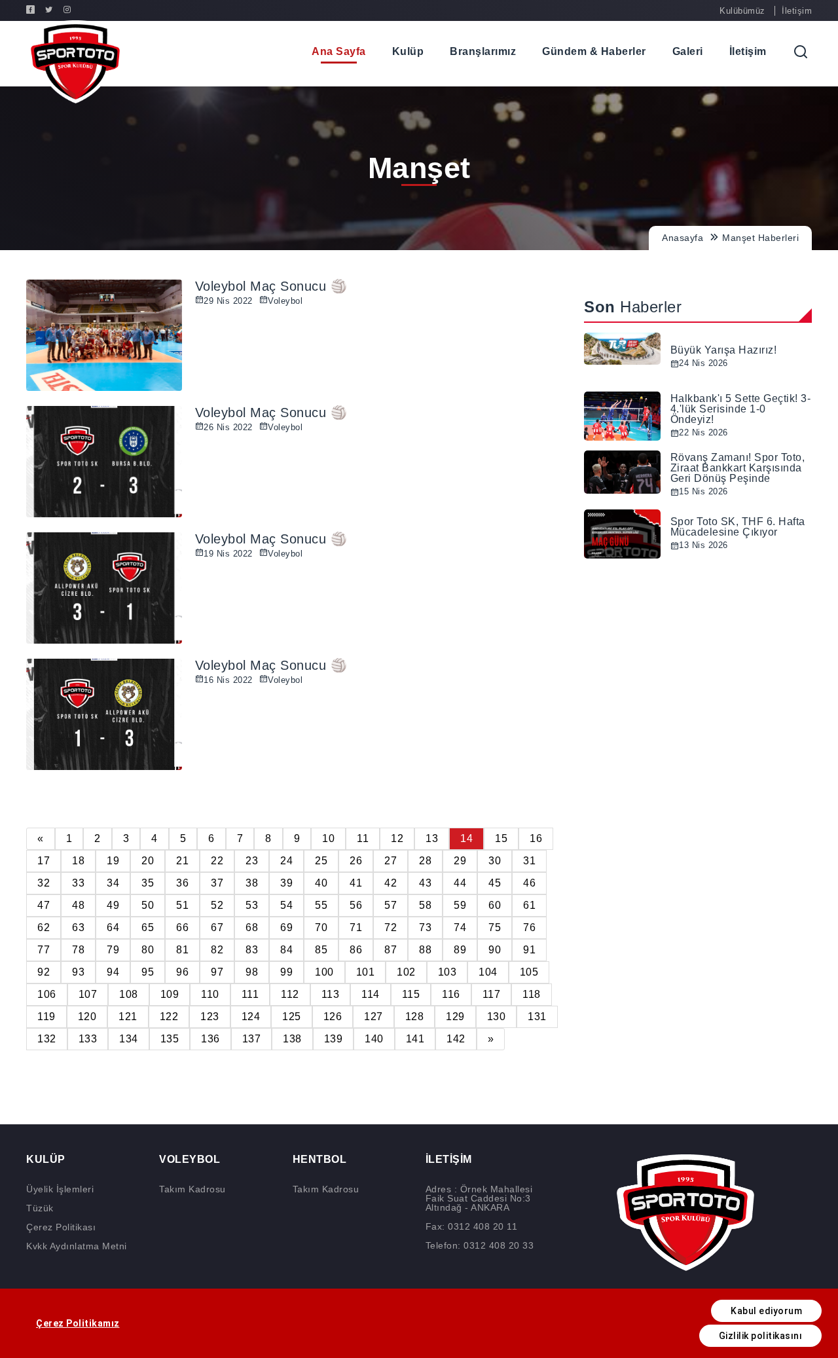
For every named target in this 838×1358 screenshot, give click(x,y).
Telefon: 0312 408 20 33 (480, 1245)
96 (182, 972)
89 (460, 949)
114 (370, 994)
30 (494, 860)
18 (78, 860)
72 (390, 927)
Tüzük (40, 1208)
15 (501, 838)
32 (43, 883)
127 (373, 1016)
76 (529, 927)
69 (286, 927)
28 (425, 860)
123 (209, 1016)
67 (217, 927)
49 (113, 905)
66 (182, 927)
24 (286, 860)
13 (432, 838)
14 (466, 838)
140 (374, 1038)
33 (78, 883)
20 (147, 860)
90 (494, 949)
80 (147, 949)
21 (182, 860)
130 (496, 1016)
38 (252, 883)
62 (43, 927)
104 (488, 972)
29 (460, 860)
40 (321, 883)
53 (252, 905)
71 (356, 927)
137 (251, 1038)
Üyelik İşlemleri (60, 1189)
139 (333, 1038)
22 (217, 860)
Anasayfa (682, 237)
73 (425, 927)
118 (531, 994)
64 (113, 927)
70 (321, 927)
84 (286, 949)
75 (494, 927)
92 (43, 972)
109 (169, 994)
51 (182, 905)
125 (291, 1016)
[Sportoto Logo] (75, 61)
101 (365, 972)
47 (43, 905)
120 (87, 1016)
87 (390, 949)
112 (290, 994)
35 (147, 883)
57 (390, 905)
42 (390, 883)
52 (217, 905)
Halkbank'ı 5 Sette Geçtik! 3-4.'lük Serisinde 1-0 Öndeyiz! (740, 409)
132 (46, 1038)
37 (217, 883)
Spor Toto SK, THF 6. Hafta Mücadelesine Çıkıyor (737, 527)
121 (127, 1016)
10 (328, 838)
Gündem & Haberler (594, 51)
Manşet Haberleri (760, 237)
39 (286, 883)
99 (286, 972)
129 (455, 1016)
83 (252, 949)
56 (356, 905)
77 (43, 949)
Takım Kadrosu (192, 1189)
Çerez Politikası (61, 1227)
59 (460, 905)
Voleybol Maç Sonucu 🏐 (271, 286)
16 (536, 838)
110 (210, 994)
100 (324, 972)
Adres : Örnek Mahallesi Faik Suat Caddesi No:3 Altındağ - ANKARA (479, 1198)
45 (494, 883)
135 (169, 1038)
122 (169, 1016)
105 (529, 972)
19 (113, 860)
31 (529, 860)
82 (217, 949)
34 (113, 883)
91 (529, 949)
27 (390, 860)
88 (425, 949)
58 (425, 905)
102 (406, 972)
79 (113, 949)
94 (113, 972)
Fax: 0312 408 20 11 (472, 1226)
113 (330, 994)
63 (78, 927)
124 (251, 1016)
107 (88, 994)
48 (78, 905)
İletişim (797, 11)
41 (356, 883)
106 (46, 994)
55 (321, 905)
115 (411, 994)
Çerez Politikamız (78, 1323)
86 (356, 949)
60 (494, 905)
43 (425, 883)
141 (415, 1038)
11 (363, 838)
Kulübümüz (742, 11)
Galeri (687, 51)
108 (128, 994)
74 (460, 927)
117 (492, 994)
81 (182, 949)
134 (128, 1038)
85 (321, 949)
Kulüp (408, 51)
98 (252, 972)
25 (321, 860)
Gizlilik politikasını (761, 1335)
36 (182, 883)
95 (147, 972)
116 (451, 994)
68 (252, 927)
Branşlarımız (483, 51)
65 (147, 927)
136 (210, 1038)
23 (252, 860)
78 (78, 949)
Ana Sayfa (339, 51)
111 (250, 994)
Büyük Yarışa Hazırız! (723, 350)
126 (332, 1016)
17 (43, 860)
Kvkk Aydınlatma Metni (76, 1246)
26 (356, 860)
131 (537, 1016)
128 (414, 1016)
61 (529, 905)
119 (46, 1016)
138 (292, 1038)
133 (88, 1038)
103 (447, 972)
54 (286, 905)
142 (455, 1038)
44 (460, 883)
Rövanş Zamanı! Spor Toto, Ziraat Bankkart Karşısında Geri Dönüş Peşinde (737, 468)
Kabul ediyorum (766, 1311)
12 (397, 838)
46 (529, 883)
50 (147, 905)
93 (78, 972)
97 (217, 972)
